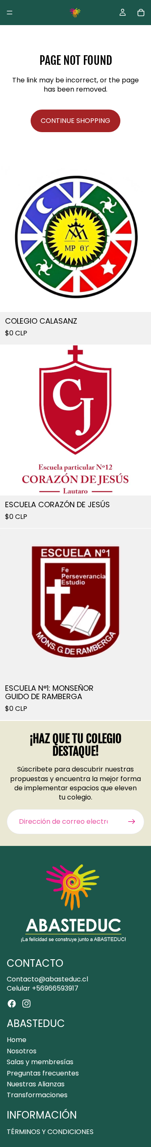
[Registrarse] (132, 821)
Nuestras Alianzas (36, 1084)
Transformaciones (37, 1095)
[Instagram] (26, 1004)
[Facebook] (12, 1004)
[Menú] (9, 12)
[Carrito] (141, 12)
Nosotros (21, 1051)
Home (16, 1040)
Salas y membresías (40, 1062)
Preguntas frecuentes (43, 1073)
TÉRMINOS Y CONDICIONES (50, 1131)
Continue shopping (75, 120)
